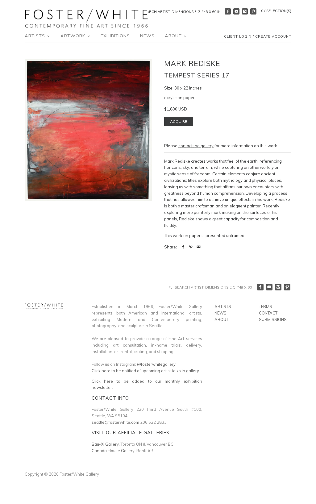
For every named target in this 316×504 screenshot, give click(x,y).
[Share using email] (198, 246)
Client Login (238, 36)
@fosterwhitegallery (156, 364)
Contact (268, 312)
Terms (265, 306)
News (147, 36)
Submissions (273, 319)
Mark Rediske (192, 63)
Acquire (178, 121)
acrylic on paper (179, 97)
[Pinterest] (253, 11)
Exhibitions (115, 36)
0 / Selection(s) (276, 10)
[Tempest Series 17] (88, 130)
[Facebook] (228, 11)
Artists (36, 36)
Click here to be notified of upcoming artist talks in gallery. (146, 370)
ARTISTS (222, 306)
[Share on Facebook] (183, 246)
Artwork (73, 36)
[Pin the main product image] (190, 246)
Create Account (273, 36)
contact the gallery (196, 145)
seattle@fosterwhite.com (115, 422)
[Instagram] (245, 11)
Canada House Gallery (113, 450)
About (174, 36)
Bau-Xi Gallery (105, 444)
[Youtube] (236, 11)
